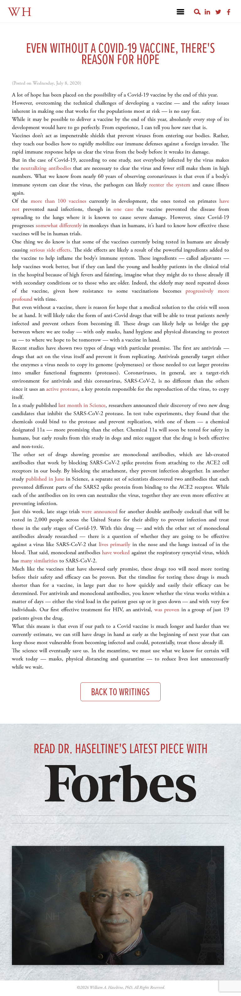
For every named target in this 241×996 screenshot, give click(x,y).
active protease (61, 389)
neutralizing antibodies (46, 168)
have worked (116, 552)
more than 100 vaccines (58, 201)
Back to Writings (120, 692)
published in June (45, 478)
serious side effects (50, 249)
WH (20, 12)
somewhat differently (59, 225)
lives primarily (115, 544)
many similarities (39, 560)
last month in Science (81, 405)
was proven (166, 609)
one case (125, 209)
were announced (99, 511)
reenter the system (169, 184)
